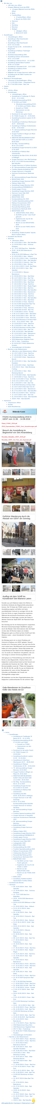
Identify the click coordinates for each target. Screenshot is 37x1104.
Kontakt (10, 404)
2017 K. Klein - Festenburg (20, 341)
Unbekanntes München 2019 (21, 205)
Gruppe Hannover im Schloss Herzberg (24, 165)
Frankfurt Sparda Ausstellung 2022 (23, 169)
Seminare (11, 238)
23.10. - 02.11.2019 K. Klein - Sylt (22, 321)
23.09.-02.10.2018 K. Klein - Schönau (23, 392)
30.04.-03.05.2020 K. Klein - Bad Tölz (23, 315)
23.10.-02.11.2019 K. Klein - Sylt (22, 381)
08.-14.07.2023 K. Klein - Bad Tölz (22, 278)
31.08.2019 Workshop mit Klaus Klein (23, 327)
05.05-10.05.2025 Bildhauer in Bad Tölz (24, 254)
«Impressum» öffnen (14, 402)
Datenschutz (26, 1103)
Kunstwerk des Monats (15, 236)
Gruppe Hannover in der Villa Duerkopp (24, 159)
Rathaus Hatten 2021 (18, 183)
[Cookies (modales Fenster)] (33, 1100)
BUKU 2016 (15, 230)
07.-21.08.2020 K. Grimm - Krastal (22, 311)
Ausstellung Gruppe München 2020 (23, 191)
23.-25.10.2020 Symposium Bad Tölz (23, 304)
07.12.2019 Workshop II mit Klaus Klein (24, 319)
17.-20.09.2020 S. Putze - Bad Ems (23, 307)
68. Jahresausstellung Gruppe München (24, 177)
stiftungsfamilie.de (7, 1103)
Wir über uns (8, 3)
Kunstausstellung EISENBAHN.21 (22, 187)
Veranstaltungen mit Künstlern (21, 347)
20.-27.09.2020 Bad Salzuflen (21, 305)
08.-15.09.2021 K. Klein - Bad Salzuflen (24, 298)
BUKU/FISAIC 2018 (18, 211)
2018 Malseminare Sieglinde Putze (23, 339)
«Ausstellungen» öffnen (15, 37)
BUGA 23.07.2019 (21, 33)
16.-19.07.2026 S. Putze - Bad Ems (23, 353)
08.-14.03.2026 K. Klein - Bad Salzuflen (24, 242)
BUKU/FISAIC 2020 (18, 197)
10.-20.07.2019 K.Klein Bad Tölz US (23, 387)
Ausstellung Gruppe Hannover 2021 (23, 181)
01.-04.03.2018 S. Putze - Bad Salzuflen (24, 396)
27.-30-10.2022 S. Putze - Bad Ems (23, 355)
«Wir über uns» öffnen (15, 5)
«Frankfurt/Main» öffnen (23, 17)
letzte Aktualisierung (14, 406)
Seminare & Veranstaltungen (13, 78)
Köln (13, 23)
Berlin (13, 13)
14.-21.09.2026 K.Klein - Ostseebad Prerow (21, 82)
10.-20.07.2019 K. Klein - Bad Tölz (22, 329)
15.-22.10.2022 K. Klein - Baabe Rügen (24, 286)
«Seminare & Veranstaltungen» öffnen (20, 80)
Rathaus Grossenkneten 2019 (21, 203)
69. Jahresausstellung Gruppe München (24, 167)
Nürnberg (15, 25)
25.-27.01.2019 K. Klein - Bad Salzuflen (24, 390)
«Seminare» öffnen (18, 240)
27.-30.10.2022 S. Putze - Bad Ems (23, 284)
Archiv (6, 88)
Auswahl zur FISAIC (22, 108)
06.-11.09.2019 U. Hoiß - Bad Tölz (22, 325)
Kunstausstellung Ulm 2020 (20, 199)
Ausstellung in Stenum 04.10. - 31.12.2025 (21, 60)
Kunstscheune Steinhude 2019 (21, 209)
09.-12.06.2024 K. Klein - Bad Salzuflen (24, 260)
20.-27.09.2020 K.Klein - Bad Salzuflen (24, 375)
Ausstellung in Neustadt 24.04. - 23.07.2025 (21, 66)
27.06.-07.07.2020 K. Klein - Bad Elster (24, 313)
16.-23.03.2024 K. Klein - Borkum (22, 264)
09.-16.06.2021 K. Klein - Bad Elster (23, 300)
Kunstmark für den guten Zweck (22, 114)
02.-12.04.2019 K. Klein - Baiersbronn (23, 333)
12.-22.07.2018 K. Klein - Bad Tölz (22, 394)
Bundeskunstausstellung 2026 (17, 54)
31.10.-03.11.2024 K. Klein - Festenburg (24, 258)
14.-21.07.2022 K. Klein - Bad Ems (22, 288)
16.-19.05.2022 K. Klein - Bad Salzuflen (24, 290)
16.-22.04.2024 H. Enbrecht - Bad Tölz (24, 262)
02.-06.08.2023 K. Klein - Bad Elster (23, 276)
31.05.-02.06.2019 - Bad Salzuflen (22, 331)
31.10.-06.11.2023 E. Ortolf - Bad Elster (24, 266)
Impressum (7, 400)
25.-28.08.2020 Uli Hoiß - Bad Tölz (23, 309)
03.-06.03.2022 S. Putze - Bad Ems (23, 294)
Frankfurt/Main (16, 15)
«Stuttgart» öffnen (21, 31)
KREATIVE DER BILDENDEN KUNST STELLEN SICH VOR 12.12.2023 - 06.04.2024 (23, 139)
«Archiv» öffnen (13, 90)
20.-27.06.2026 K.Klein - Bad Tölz (18, 84)
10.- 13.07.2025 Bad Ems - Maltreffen (23, 248)
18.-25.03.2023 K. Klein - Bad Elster (23, 282)
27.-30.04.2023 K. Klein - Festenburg (23, 280)
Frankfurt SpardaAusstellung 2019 (22, 201)
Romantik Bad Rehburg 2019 (21, 207)
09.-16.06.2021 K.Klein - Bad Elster (23, 365)
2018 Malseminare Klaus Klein (21, 337)
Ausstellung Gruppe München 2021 (23, 185)
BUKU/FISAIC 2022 (18, 179)
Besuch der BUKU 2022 (23, 19)
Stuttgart (14, 29)
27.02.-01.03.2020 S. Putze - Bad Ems (24, 317)
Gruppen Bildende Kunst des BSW (18, 7)
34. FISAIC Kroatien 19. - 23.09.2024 (23, 116)
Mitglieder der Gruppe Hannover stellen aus (21, 72)
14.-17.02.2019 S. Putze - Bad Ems (23, 335)
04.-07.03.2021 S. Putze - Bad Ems (23, 302)
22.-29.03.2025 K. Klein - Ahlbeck (22, 256)
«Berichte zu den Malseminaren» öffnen (24, 351)
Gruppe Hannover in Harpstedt (21, 171)
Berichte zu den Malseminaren (17, 349)
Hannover (15, 21)
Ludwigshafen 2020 (18, 195)
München (15, 27)
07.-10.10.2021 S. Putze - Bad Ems (23, 296)
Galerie (6, 86)
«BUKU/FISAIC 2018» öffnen (25, 213)
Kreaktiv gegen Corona (19, 189)
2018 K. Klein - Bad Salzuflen (21, 398)
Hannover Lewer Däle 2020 (20, 193)
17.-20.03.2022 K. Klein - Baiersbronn (23, 292)
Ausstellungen (8, 35)
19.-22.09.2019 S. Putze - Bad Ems (23, 323)
